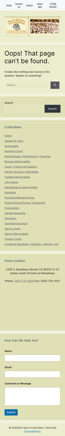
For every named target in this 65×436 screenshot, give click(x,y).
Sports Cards (13, 228)
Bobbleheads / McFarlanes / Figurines (28, 156)
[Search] (54, 85)
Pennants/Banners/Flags (19, 197)
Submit (11, 412)
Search (29, 5)
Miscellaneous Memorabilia (21, 187)
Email (9, 367)
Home (9, 5)
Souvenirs (10, 218)
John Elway (11, 182)
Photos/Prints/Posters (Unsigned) (25, 202)
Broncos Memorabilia (17, 161)
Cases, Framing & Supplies (21, 166)
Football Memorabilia (17, 177)
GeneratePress (32, 431)
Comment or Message (18, 383)
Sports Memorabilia (16, 233)
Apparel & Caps (14, 140)
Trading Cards (13, 239)
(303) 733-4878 (24, 280)
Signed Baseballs (15, 213)
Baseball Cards (14, 151)
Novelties (10, 192)
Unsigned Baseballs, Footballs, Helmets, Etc (31, 244)
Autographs (12, 146)
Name (9, 351)
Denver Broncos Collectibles (22, 171)
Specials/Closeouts (16, 223)
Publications (12, 208)
